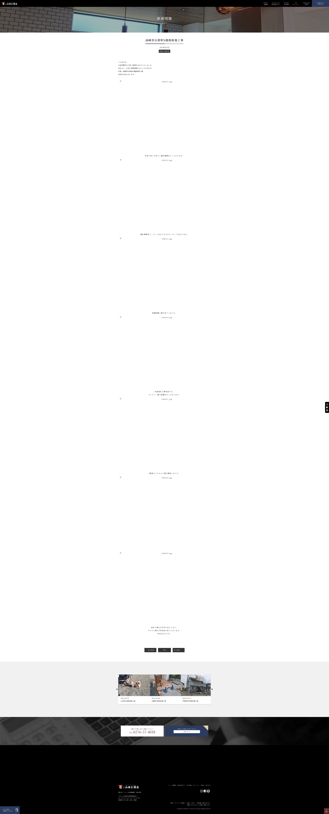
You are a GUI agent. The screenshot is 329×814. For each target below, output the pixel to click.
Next (212, 689)
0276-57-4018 (142, 732)
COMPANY (306, 3)
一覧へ (164, 650)
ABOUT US (276, 3)
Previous (117, 689)
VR (296, 3)
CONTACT (320, 3)
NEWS (266, 3)
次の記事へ (177, 650)
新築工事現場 (164, 51)
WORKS (286, 3)
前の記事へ (152, 650)
